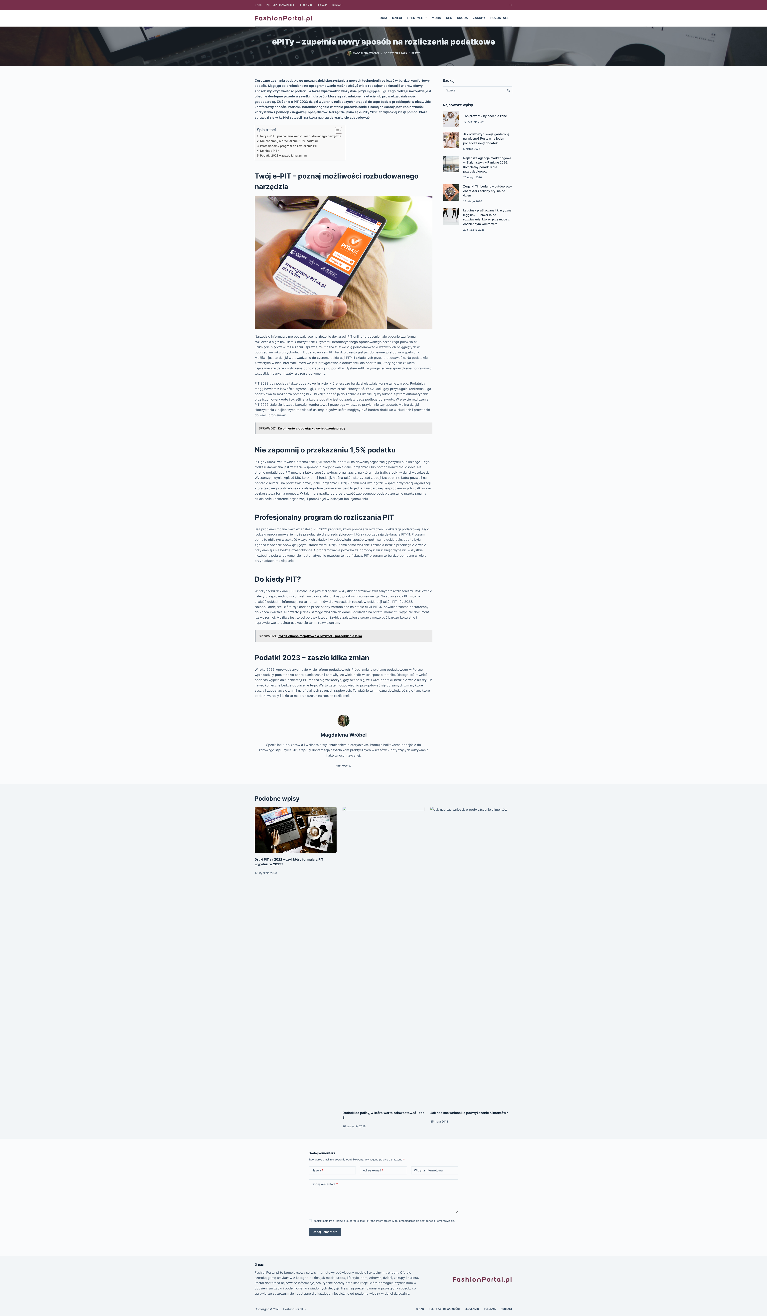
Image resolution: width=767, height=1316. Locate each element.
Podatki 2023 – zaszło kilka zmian (283, 155)
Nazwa (317, 1170)
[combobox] (474, 90)
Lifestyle (415, 18)
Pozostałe (499, 18)
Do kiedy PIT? (269, 150)
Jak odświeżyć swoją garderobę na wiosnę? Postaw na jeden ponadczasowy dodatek (486, 138)
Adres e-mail (373, 1170)
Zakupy (479, 18)
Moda (436, 18)
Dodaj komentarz (325, 1184)
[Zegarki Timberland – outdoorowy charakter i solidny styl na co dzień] (451, 192)
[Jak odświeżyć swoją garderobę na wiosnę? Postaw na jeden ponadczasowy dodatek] (451, 140)
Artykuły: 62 (343, 765)
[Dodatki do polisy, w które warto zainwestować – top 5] (383, 956)
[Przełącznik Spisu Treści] (336, 130)
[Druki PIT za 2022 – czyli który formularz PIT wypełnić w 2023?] (296, 830)
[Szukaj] (511, 5)
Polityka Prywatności (280, 5)
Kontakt (337, 5)
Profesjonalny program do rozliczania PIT (289, 146)
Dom (383, 18)
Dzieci (397, 18)
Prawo (415, 53)
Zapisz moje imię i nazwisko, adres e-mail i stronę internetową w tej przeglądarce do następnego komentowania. (384, 1220)
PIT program (373, 555)
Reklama (322, 5)
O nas (258, 5)
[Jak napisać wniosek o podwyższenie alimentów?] (471, 956)
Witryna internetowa (428, 1170)
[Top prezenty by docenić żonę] (451, 119)
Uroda (462, 18)
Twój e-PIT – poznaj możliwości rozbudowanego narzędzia (300, 136)
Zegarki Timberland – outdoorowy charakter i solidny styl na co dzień (487, 190)
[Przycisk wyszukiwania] (508, 90)
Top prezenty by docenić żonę (485, 116)
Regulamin (305, 5)
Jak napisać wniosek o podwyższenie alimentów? (469, 1113)
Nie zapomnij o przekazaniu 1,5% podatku (289, 141)
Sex (449, 18)
